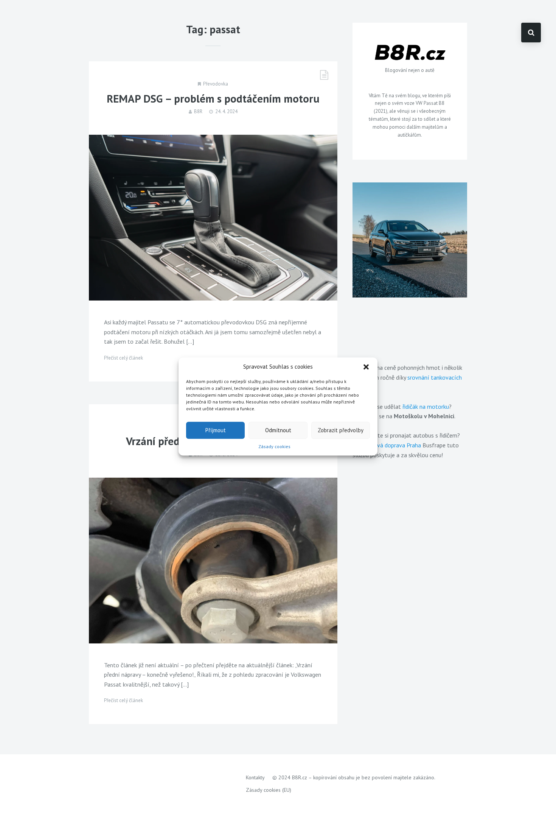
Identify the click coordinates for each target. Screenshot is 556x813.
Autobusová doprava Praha (387, 445)
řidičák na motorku (425, 406)
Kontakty (255, 777)
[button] (366, 367)
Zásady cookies (274, 446)
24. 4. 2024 (226, 111)
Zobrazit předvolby (340, 430)
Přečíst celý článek (123, 358)
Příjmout (215, 430)
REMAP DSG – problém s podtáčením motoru (213, 98)
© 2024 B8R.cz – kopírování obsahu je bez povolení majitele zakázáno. (353, 777)
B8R (198, 111)
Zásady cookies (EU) (268, 790)
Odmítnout (278, 430)
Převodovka (215, 84)
